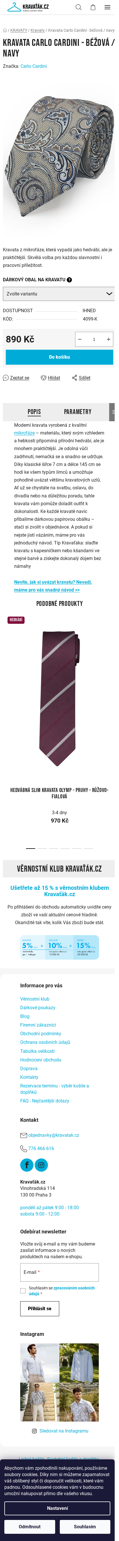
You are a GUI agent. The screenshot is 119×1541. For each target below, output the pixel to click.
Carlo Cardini (34, 66)
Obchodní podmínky (40, 1033)
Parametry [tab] (78, 412)
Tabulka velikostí (37, 1051)
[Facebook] (27, 1165)
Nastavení (57, 1508)
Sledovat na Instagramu (64, 1431)
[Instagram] (41, 1165)
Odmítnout (29, 1526)
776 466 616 (41, 1148)
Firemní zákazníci (38, 1025)
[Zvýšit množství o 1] (108, 339)
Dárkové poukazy (37, 1007)
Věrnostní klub (34, 999)
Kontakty (29, 1077)
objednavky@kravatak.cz (53, 1135)
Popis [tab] (34, 412)
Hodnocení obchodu (40, 1060)
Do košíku (59, 357)
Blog (24, 1016)
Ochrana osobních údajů (45, 1042)
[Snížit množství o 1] (79, 339)
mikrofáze (24, 433)
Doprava (29, 1068)
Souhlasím (85, 1526)
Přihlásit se (39, 1308)
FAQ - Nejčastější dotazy (44, 1101)
